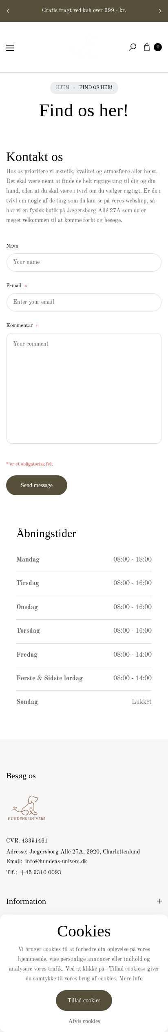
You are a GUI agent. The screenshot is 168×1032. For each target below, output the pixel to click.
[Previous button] (8, 11)
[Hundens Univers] (84, 45)
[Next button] (160, 11)
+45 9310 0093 (40, 872)
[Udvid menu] (10, 48)
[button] (132, 47)
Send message (37, 485)
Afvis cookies (84, 1021)
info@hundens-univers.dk (55, 861)
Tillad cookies (84, 1000)
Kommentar (22, 326)
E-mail (16, 286)
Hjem (62, 87)
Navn (12, 246)
